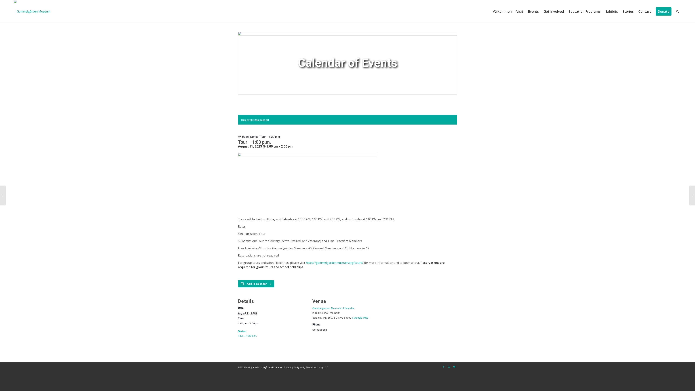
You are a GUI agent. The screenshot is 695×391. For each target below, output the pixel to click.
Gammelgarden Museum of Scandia (333, 308)
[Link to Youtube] (454, 366)
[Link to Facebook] (443, 366)
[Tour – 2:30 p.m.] (692, 195)
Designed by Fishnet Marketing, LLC (311, 367)
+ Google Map (360, 317)
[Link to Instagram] (449, 366)
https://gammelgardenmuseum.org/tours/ (334, 263)
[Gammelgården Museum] (32, 11)
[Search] (677, 11)
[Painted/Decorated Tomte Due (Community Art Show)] (3, 195)
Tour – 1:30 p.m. (247, 335)
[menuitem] (502, 11)
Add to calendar (257, 283)
